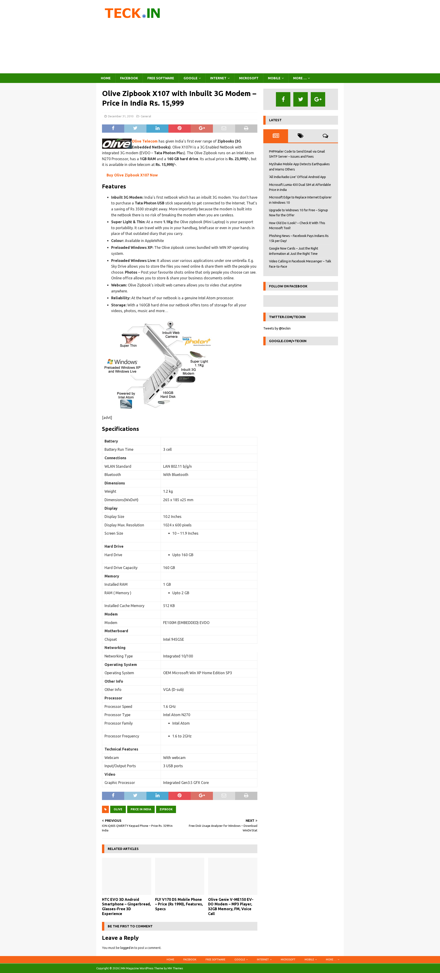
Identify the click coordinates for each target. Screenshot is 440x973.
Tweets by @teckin (277, 328)
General (146, 116)
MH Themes (175, 968)
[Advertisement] (260, 37)
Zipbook (166, 809)
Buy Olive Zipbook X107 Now (132, 175)
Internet (218, 78)
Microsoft (248, 78)
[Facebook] (283, 99)
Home (106, 78)
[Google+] (318, 99)
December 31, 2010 (120, 116)
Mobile (274, 78)
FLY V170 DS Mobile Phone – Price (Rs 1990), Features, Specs (179, 904)
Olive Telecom (145, 141)
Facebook (129, 78)
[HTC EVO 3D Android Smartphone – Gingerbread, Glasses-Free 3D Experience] (126, 876)
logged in (127, 948)
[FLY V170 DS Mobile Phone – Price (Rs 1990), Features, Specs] (179, 876)
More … (300, 78)
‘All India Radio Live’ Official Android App (297, 177)
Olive (118, 809)
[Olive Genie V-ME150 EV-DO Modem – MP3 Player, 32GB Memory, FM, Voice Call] (232, 876)
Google (191, 78)
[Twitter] (300, 99)
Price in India (141, 809)
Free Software (160, 78)
